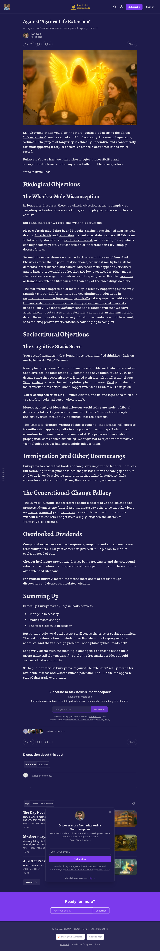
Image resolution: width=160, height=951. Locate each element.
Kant (110, 382)
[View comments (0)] (38, 44)
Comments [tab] (30, 764)
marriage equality (41, 512)
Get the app (95, 936)
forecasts (46, 466)
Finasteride (43, 235)
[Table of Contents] (3, 475)
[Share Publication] (121, 7)
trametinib (35, 281)
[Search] (115, 7)
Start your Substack (71, 936)
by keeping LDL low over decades (87, 271)
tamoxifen (66, 235)
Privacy (76, 928)
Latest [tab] (35, 803)
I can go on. (123, 387)
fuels (122, 475)
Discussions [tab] (47, 803)
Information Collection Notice (79, 869)
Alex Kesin (36, 34)
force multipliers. (35, 549)
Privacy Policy (103, 869)
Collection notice (99, 928)
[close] (110, 811)
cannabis (68, 512)
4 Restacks (60, 731)
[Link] (18, 184)
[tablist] (36, 764)
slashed (110, 230)
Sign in (150, 6)
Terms (85, 928)
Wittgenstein (33, 382)
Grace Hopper (71, 387)
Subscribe (134, 6)
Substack (64, 944)
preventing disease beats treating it (79, 561)
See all (29, 882)
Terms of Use (95, 866)
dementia (30, 267)
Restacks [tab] (43, 764)
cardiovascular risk (78, 240)
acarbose (126, 276)
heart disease (48, 267)
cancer (70, 267)
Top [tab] (27, 803)
